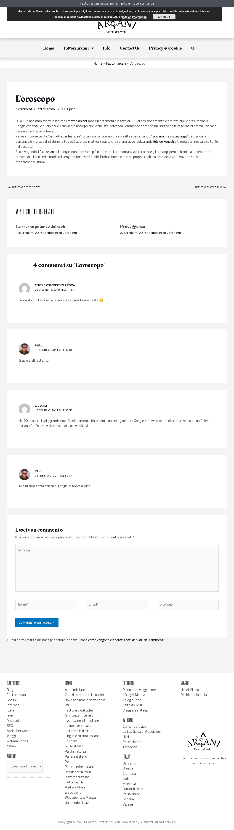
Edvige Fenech (163, 141)
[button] (91, 48)
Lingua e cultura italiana (82, 736)
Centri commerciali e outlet (84, 694)
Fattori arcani (46, 109)
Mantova (129, 783)
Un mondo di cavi (77, 802)
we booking (73, 792)
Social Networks (18, 730)
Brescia (128, 768)
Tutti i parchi (74, 782)
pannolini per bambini (64, 136)
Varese (128, 804)
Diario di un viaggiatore (139, 689)
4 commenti (24, 109)
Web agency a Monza (80, 797)
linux (10, 715)
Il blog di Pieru (132, 700)
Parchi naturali (75, 751)
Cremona (129, 773)
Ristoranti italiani (77, 777)
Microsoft (14, 720)
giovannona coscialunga (169, 136)
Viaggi (11, 736)
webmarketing (17, 741)
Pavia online (131, 794)
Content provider (135, 726)
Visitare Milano (76, 787)
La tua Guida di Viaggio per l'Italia (142, 734)
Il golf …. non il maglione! (82, 720)
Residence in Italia (78, 772)
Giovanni (41, 405)
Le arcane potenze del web (40, 226)
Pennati (71, 761)
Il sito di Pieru (132, 705)
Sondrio (128, 799)
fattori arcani (77, 121)
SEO (60, 109)
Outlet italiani (133, 788)
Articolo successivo (210, 187)
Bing (10, 689)
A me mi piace (75, 689)
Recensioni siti (133, 741)
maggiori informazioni (134, 16)
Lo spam (71, 741)
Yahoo (11, 746)
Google (12, 700)
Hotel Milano (190, 689)
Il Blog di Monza (134, 694)
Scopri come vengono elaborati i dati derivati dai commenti (121, 640)
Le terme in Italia (77, 730)
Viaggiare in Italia (135, 710)
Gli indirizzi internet (79, 715)
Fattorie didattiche (79, 710)
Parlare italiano (76, 756)
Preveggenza (132, 226)
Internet (13, 705)
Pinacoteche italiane (80, 766)
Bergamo (129, 763)
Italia (10, 710)
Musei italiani (74, 746)
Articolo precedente (24, 187)
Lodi (126, 778)
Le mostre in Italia (78, 725)
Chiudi (164, 17)
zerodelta (130, 747)
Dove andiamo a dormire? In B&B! (85, 703)
